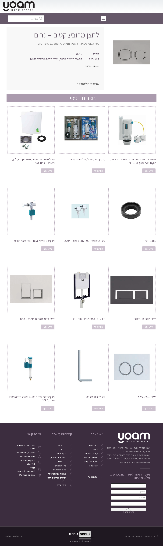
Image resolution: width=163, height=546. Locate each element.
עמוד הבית (94, 43)
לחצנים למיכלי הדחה (71, 59)
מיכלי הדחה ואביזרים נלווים (75, 43)
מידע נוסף (149, 170)
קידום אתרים (75, 541)
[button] (103, 18)
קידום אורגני (86, 541)
